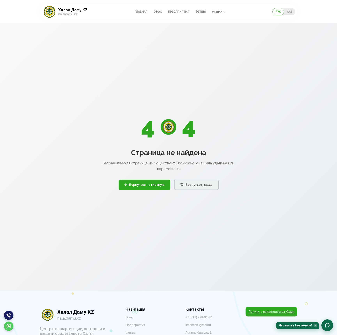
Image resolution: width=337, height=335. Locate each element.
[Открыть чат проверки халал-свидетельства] (327, 325)
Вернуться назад (198, 185)
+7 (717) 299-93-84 (198, 317)
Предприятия (178, 11)
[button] (297, 325)
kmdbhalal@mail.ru (198, 325)
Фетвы (200, 11)
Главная (141, 11)
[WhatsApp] (9, 326)
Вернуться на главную (146, 185)
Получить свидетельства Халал (271, 312)
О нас (157, 11)
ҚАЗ (289, 11)
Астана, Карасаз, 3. (198, 332)
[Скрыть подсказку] (315, 325)
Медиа (217, 11)
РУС (278, 11)
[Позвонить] (9, 315)
